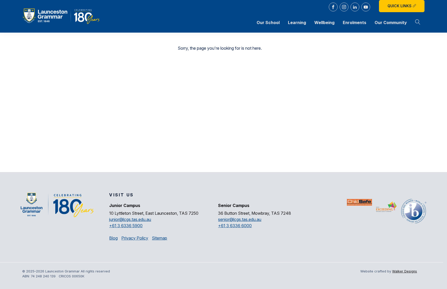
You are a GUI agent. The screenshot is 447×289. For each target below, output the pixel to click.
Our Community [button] (391, 22)
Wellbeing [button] (324, 22)
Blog (113, 238)
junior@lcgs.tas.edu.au (130, 219)
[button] (417, 22)
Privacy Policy (134, 238)
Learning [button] (297, 22)
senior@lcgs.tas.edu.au (239, 219)
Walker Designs (404, 271)
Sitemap (159, 238)
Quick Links (400, 6)
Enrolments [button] (354, 22)
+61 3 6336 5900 (126, 225)
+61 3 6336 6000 (235, 225)
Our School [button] (268, 22)
